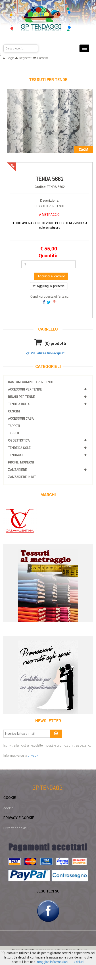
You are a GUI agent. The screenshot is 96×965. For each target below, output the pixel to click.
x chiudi (79, 962)
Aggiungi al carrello (51, 276)
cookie (8, 808)
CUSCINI (14, 411)
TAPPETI (14, 426)
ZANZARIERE (17, 470)
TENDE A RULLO (19, 404)
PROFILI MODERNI (21, 462)
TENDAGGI (15, 455)
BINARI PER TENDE (21, 397)
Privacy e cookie (14, 828)
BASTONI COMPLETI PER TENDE (31, 382)
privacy (33, 755)
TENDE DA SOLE (19, 448)
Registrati (25, 58)
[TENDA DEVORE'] (50, 120)
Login (10, 58)
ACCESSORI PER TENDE (25, 389)
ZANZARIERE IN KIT (22, 477)
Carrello (42, 58)
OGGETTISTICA (19, 440)
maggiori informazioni (52, 962)
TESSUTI (14, 433)
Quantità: (48, 255)
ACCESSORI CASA (21, 418)
